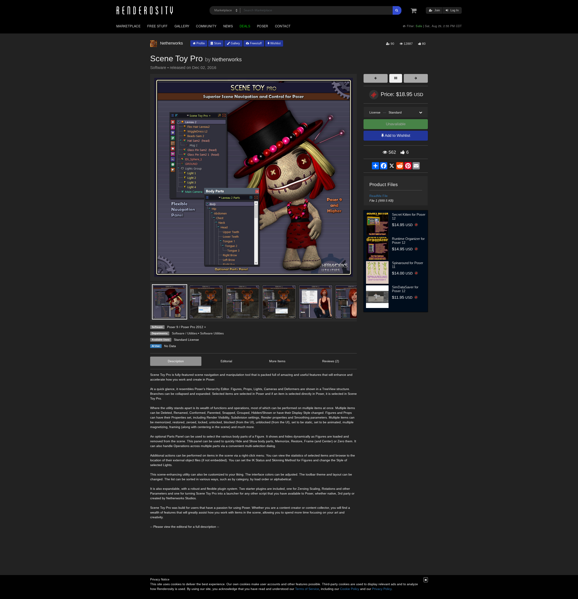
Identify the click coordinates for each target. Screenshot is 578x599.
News (228, 26)
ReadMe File (378, 196)
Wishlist (275, 43)
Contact (283, 26)
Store (217, 43)
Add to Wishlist (397, 135)
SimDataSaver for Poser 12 (405, 289)
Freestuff (255, 43)
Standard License (186, 339)
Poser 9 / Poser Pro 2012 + (186, 327)
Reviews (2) (330, 361)
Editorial (226, 361)
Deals (245, 26)
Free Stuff (157, 26)
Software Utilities (212, 333)
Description (176, 361)
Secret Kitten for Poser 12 (408, 216)
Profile (200, 43)
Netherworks (227, 59)
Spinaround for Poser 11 (407, 265)
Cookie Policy (349, 589)
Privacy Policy (382, 589)
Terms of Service (307, 589)
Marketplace (128, 26)
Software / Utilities (184, 333)
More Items (277, 361)
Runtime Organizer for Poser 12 (408, 240)
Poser (262, 26)
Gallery (182, 26)
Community (206, 26)
